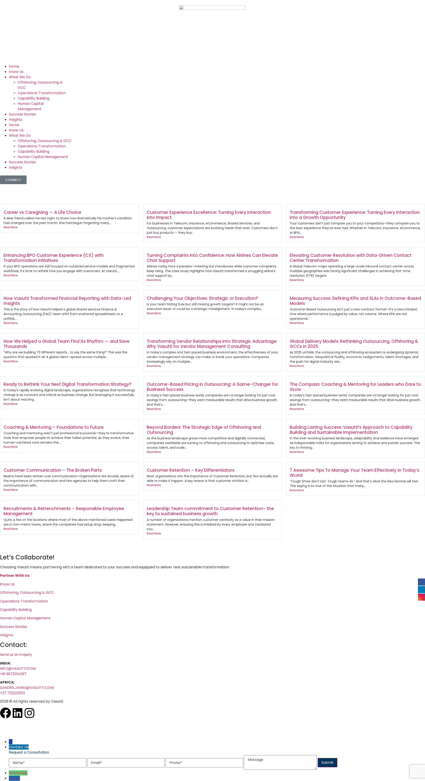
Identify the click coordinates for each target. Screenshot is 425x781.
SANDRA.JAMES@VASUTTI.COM (27, 687)
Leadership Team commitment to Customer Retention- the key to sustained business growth (210, 511)
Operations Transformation (42, 92)
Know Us (16, 71)
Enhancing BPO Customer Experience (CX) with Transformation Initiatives (54, 257)
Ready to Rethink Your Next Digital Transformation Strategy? (67, 384)
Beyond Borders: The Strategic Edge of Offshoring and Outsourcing (204, 429)
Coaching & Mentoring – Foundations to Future (54, 427)
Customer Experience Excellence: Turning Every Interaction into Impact (209, 214)
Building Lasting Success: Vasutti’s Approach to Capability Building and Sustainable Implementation (351, 429)
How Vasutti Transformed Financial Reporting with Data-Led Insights (67, 300)
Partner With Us (14, 575)
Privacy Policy (12, 722)
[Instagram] (29, 713)
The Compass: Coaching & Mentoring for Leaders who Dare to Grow (355, 386)
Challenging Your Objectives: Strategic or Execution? (202, 298)
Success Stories (22, 114)
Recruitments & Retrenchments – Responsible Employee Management (64, 511)
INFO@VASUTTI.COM (18, 668)
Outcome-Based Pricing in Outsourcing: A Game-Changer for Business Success (212, 386)
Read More (11, 227)
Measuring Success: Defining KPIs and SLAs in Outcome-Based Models (355, 300)
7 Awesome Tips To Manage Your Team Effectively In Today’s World (354, 472)
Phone (14, 778)
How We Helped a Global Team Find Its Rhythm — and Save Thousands (66, 343)
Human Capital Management (31, 106)
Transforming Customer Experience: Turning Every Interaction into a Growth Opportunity (355, 214)
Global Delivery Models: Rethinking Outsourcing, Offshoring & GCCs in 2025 (354, 343)
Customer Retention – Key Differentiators (190, 470)
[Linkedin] (17, 713)
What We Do (20, 77)
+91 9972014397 (13, 673)
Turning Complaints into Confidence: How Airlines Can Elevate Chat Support (212, 257)
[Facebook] (5, 713)
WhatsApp (18, 772)
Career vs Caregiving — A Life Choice (42, 212)
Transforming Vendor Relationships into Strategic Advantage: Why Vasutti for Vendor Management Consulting (212, 343)
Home (14, 66)
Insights (15, 119)
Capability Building (33, 98)
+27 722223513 (12, 692)
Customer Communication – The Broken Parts (53, 470)
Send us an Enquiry (16, 654)
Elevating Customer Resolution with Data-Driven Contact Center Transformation (350, 257)
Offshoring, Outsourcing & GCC (44, 140)
